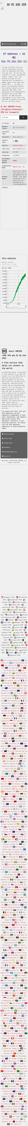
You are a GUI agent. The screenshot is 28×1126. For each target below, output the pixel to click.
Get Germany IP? (12, 716)
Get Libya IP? (13, 927)
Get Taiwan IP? (10, 779)
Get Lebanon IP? (12, 799)
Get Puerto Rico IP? (19, 948)
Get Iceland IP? (13, 708)
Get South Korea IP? (19, 854)
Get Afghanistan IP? (12, 917)
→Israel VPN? (18, 627)
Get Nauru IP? (17, 1101)
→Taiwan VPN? (21, 620)
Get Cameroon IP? (13, 1026)
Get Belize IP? (9, 1084)
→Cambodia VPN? (17, 642)
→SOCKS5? (11, 620)
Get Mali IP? (9, 839)
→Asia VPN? (7, 622)
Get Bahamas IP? (19, 1008)
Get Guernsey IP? (12, 761)
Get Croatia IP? (20, 1096)
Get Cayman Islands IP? (17, 1058)
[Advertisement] (14, 26)
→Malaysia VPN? (14, 655)
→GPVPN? (10, 653)
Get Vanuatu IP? (13, 940)
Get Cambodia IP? (20, 776)
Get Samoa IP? (18, 988)
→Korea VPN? (19, 625)
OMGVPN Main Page (9, 44)
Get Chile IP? (21, 1068)
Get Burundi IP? (20, 713)
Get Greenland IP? (14, 827)
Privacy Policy (7, 438)
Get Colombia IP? (12, 723)
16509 (15, 160)
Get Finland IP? (20, 885)
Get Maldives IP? (17, 746)
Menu (22, 44)
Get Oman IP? (21, 910)
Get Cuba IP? (14, 970)
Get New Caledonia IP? (12, 822)
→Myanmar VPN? (19, 622)
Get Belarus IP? (17, 784)
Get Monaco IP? (12, 998)
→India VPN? (18, 630)
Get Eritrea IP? (13, 905)
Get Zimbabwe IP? (19, 759)
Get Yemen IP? (17, 1116)
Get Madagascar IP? (15, 895)
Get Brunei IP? (18, 1003)
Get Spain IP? (20, 995)
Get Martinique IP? (12, 1061)
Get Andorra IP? (20, 1043)
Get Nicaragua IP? (19, 1021)
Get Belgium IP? (12, 912)
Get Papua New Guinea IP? (17, 978)
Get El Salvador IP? (15, 890)
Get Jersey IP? (21, 789)
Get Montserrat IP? (12, 958)
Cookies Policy (7, 443)
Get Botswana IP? (13, 701)
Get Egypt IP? (21, 897)
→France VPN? (15, 605)
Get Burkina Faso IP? (12, 680)
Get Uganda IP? (9, 937)
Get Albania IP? (10, 665)
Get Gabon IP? (12, 900)
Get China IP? (20, 837)
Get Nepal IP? (21, 819)
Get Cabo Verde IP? (15, 668)
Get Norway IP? (12, 736)
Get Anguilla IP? (12, 1099)
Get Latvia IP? (20, 753)
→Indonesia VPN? (13, 615)
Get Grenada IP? (12, 1046)
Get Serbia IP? (13, 743)
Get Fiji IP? (18, 693)
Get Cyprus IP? (20, 1076)
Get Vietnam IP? (10, 1071)
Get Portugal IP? (13, 811)
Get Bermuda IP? (13, 1114)
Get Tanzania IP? (13, 842)
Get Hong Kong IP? (12, 756)
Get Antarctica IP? (19, 663)
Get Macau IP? (13, 774)
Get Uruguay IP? (12, 932)
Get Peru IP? (9, 1011)
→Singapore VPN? (9, 597)
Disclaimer (6, 447)
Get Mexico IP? (12, 950)
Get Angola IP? (13, 794)
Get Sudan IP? (15, 1124)
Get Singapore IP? (14, 1016)
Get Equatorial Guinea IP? (17, 733)
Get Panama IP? (12, 1079)
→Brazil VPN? (19, 635)
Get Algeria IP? (10, 685)
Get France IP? (13, 965)
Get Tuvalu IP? (13, 985)
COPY (25, 61)
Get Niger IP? (9, 887)
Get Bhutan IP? (9, 791)
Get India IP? (20, 673)
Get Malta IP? (10, 1023)
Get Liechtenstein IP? (15, 1033)
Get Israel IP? (18, 816)
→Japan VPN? (19, 632)
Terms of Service (8, 434)
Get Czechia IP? (13, 834)
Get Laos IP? (18, 1028)
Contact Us (7, 456)
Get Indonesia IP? (20, 721)
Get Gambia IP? (13, 993)
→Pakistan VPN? (12, 650)
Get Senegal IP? (21, 1104)
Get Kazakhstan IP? (15, 872)
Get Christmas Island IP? (17, 955)
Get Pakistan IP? (12, 857)
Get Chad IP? (21, 683)
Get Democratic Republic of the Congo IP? (13, 853)
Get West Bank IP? (20, 935)
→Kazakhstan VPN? (15, 600)
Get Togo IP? (21, 915)
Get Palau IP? (18, 973)
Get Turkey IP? (21, 796)
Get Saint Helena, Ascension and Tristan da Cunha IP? (14, 781)
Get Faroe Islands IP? (12, 980)
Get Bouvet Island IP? (12, 1106)
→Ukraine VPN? (15, 640)
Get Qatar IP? (20, 1121)
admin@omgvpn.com (10, 452)
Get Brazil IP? (13, 1086)
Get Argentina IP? (19, 930)
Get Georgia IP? (21, 678)
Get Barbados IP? (20, 1081)
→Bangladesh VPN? (15, 610)
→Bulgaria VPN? (18, 645)
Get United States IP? (12, 660)
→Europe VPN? (21, 653)
